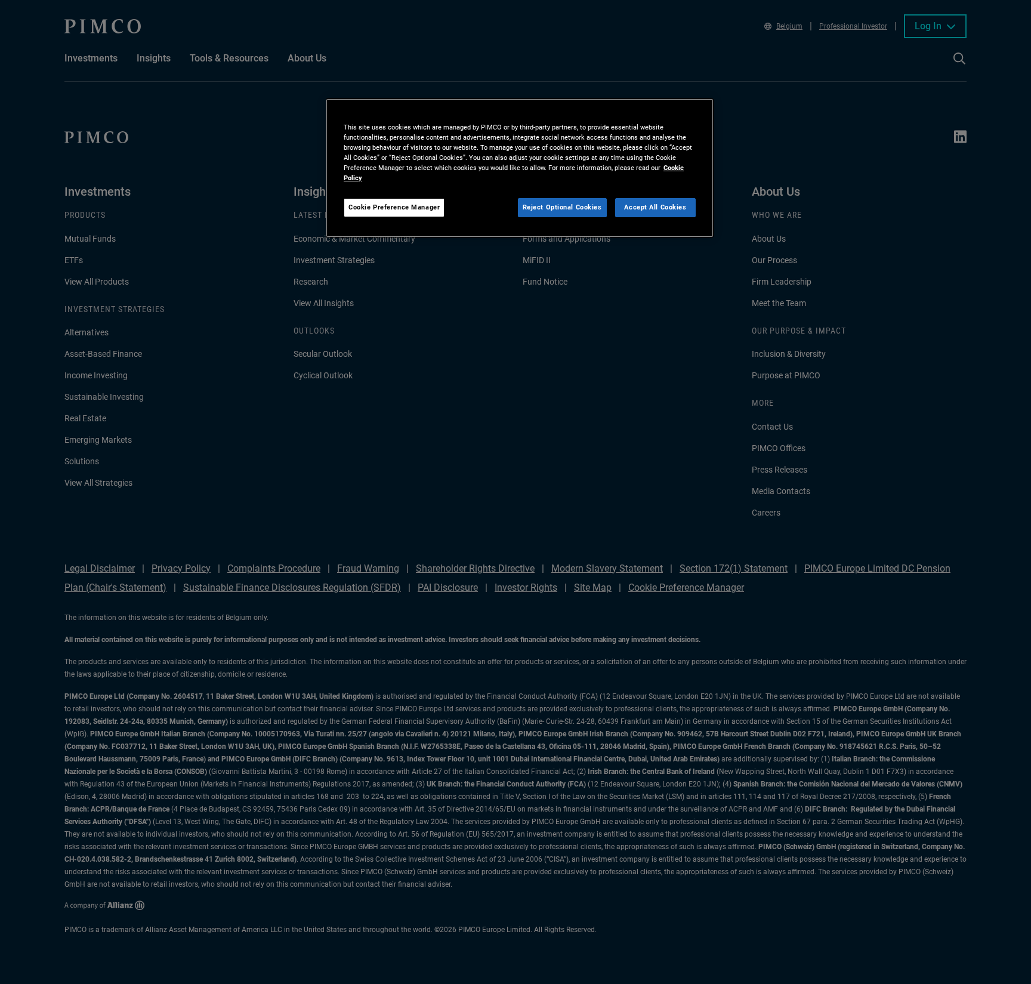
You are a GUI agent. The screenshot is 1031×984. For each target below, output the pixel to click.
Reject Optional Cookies (562, 207)
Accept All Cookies (655, 207)
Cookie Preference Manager (394, 207)
